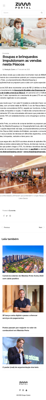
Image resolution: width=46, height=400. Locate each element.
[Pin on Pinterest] (10, 216)
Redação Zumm (10, 69)
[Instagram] (23, 390)
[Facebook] (19, 390)
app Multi (34, 149)
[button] (41, 12)
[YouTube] (26, 390)
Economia (12, 210)
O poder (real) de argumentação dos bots (20, 367)
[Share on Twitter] (7, 216)
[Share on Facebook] (3, 216)
